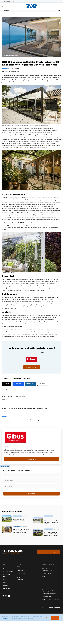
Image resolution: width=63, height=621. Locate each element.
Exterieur (5, 582)
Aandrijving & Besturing (6, 575)
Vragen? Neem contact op (48, 552)
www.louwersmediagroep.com (51, 607)
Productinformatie (8, 571)
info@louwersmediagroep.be (51, 599)
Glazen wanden (6, 68)
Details (48, 618)
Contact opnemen (20, 578)
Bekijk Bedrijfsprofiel (31, 459)
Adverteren (20, 570)
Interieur (5, 579)
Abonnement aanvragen (21, 573)
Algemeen (5, 568)
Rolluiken (5, 585)
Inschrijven (31, 493)
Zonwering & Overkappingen (7, 589)
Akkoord (55, 617)
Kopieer (42, 383)
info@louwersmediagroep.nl (51, 576)
